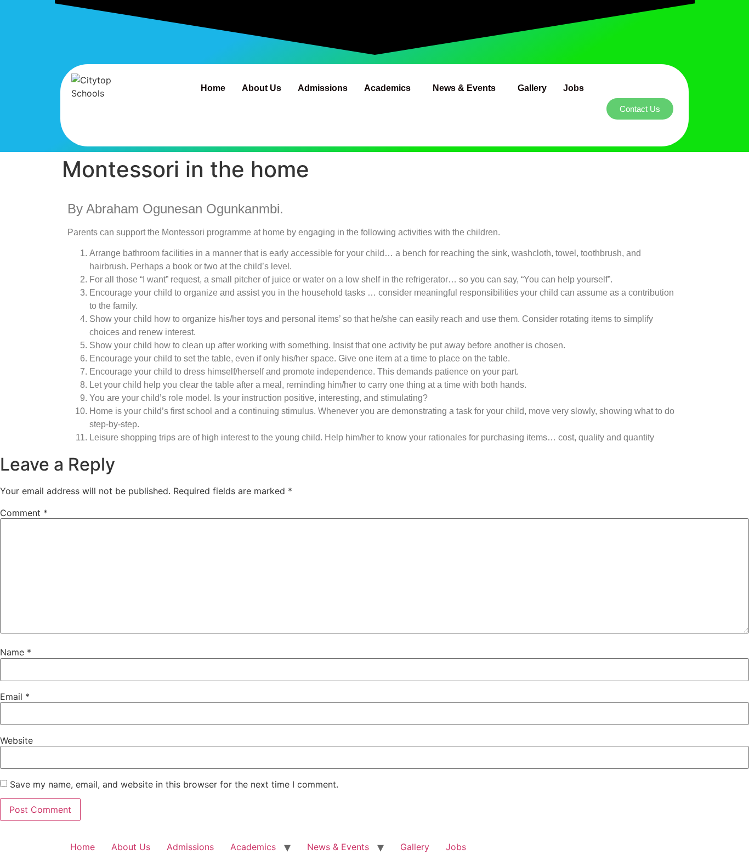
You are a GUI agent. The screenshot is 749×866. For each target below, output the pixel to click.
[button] (390, 88)
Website (16, 740)
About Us (261, 88)
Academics (387, 88)
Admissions (323, 88)
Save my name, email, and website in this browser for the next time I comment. (174, 784)
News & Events (464, 88)
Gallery (532, 88)
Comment (24, 512)
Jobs (573, 88)
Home (213, 88)
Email (15, 696)
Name (15, 652)
